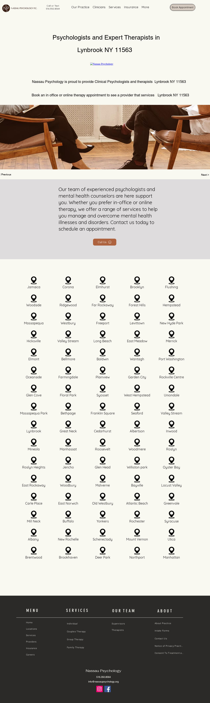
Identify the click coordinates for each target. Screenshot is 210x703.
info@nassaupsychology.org (103, 681)
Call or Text (53, 5)
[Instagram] (99, 689)
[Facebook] (107, 689)
